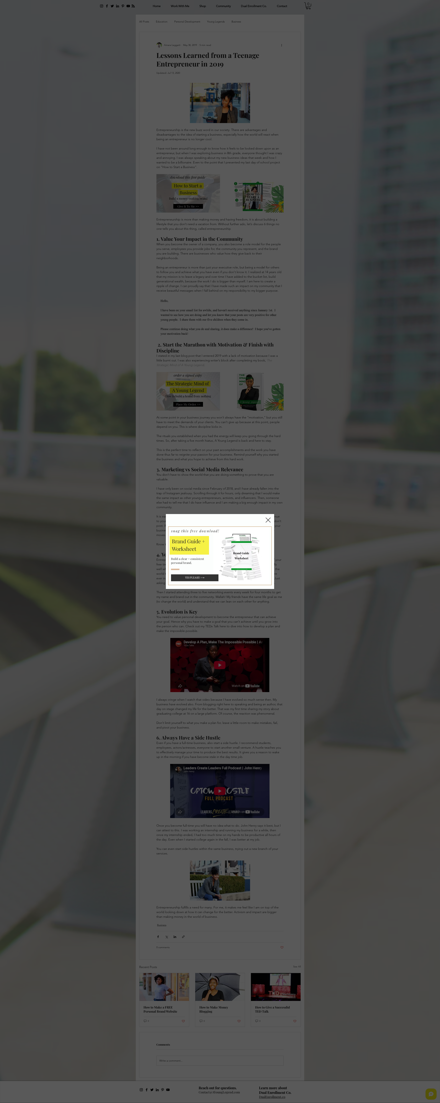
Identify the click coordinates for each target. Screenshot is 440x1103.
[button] (268, 520)
